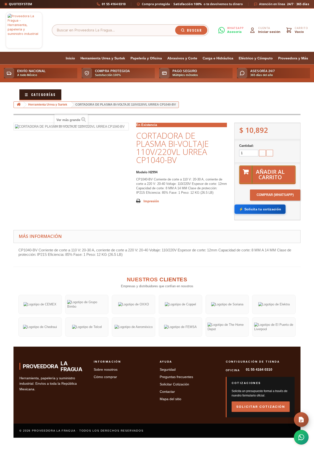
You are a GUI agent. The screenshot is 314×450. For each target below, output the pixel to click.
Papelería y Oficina (146, 58)
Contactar (167, 392)
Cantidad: (246, 146)
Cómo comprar (105, 377)
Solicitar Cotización (174, 384)
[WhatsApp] (301, 437)
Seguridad (168, 369)
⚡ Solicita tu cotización (260, 209)
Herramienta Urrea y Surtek (102, 58)
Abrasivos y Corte (182, 58)
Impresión (151, 201)
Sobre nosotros (106, 369)
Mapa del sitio (170, 399)
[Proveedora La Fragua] (24, 30)
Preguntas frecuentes (176, 377)
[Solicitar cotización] (301, 419)
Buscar (194, 30)
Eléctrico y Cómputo (256, 58)
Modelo (141, 172)
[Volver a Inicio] (18, 105)
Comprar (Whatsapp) (275, 195)
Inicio (70, 58)
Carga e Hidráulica (218, 58)
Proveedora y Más (293, 58)
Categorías (40, 94)
